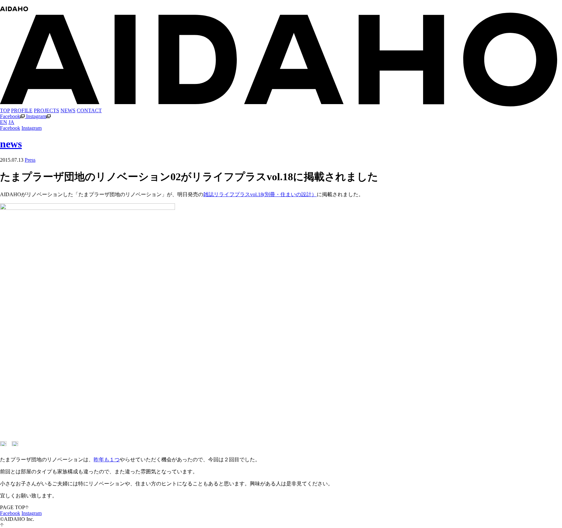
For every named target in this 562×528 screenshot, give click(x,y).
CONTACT (89, 110)
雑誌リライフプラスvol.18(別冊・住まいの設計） (260, 194)
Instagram (36, 116)
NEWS (67, 110)
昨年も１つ (107, 459)
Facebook (10, 116)
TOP (5, 110)
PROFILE (22, 110)
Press (30, 160)
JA (11, 122)
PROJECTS (46, 110)
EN (3, 122)
